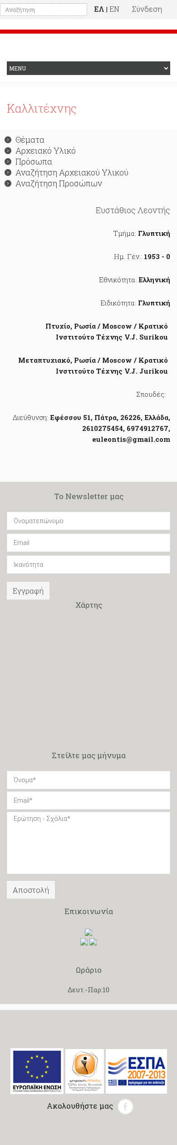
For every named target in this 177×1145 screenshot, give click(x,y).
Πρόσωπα (33, 161)
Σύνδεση (147, 9)
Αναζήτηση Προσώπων (58, 183)
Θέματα (29, 139)
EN (114, 9)
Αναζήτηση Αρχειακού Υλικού (71, 172)
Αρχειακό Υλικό (45, 150)
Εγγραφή (28, 590)
